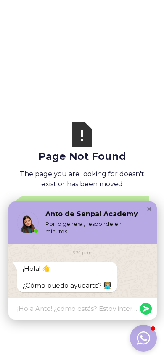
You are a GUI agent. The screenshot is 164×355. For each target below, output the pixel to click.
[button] (149, 209)
